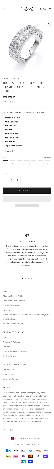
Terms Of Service (10, 379)
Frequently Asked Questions (15, 351)
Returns (6, 346)
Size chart (47, 157)
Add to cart (27, 190)
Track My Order (9, 356)
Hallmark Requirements (13, 323)
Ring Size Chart (9, 319)
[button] (9, 96)
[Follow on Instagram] (11, 430)
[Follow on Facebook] (4, 430)
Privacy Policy (9, 374)
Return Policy (8, 369)
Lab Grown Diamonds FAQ (14, 300)
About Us (7, 291)
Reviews (6, 310)
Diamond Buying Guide (13, 296)
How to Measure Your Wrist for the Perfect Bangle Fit (26, 314)
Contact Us (7, 337)
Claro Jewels (11, 78)
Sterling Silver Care (11, 305)
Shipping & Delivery (11, 342)
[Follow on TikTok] (18, 430)
